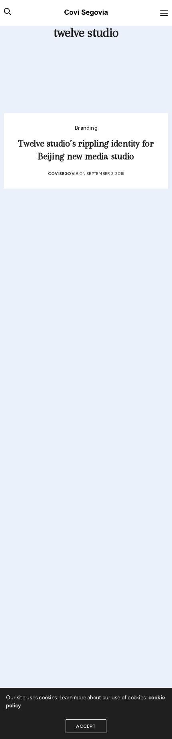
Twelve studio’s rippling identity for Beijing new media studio (86, 150)
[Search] (7, 13)
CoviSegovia (63, 173)
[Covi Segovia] (86, 12)
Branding (86, 128)
